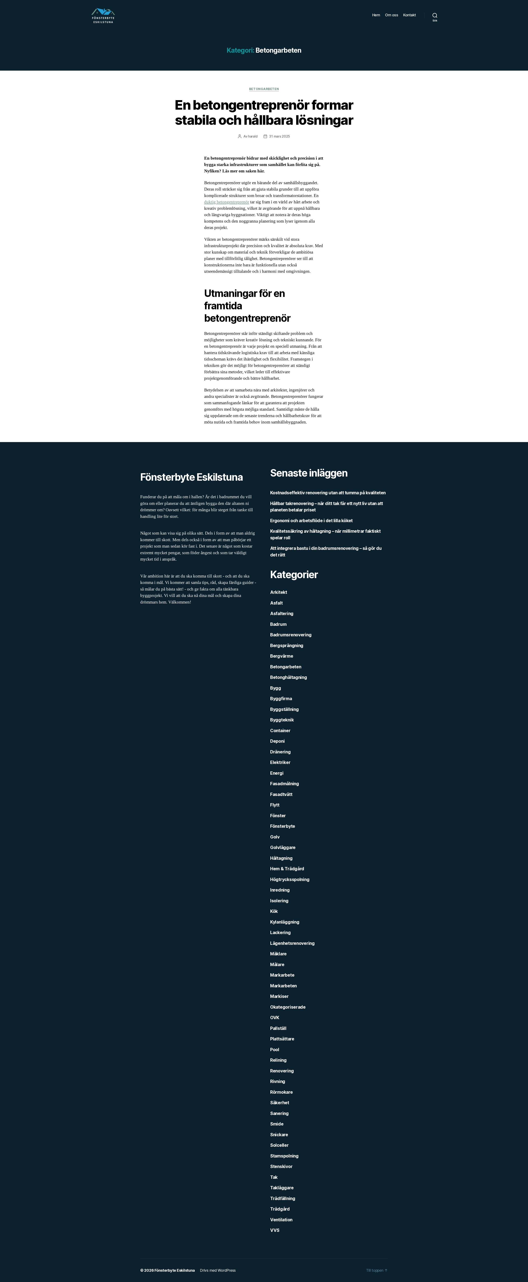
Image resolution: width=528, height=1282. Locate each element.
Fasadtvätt (281, 794)
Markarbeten (283, 985)
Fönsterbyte (282, 826)
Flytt (274, 805)
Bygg (275, 688)
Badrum (278, 624)
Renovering (282, 1070)
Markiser (279, 996)
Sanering (279, 1113)
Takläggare (281, 1187)
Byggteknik (282, 719)
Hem (376, 15)
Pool (274, 1049)
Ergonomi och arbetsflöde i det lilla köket (311, 520)
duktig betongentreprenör (226, 202)
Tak (274, 1177)
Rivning (277, 1081)
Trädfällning (282, 1198)
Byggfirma (281, 698)
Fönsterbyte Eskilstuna (174, 1270)
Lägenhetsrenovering (292, 943)
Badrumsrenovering (290, 634)
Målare (277, 964)
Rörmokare (281, 1092)
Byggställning (284, 709)
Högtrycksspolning (289, 879)
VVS (274, 1230)
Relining (278, 1060)
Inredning (280, 890)
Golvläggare (283, 847)
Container (280, 730)
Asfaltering (281, 613)
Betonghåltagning (288, 677)
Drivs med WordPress (218, 1270)
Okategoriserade (288, 1007)
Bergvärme (281, 656)
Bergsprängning (286, 645)
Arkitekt (278, 592)
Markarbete (282, 975)
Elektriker (280, 762)
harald (252, 136)
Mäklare (278, 953)
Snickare (279, 1134)
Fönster (278, 815)
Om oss (391, 15)
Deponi (277, 741)
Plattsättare (282, 1038)
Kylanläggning (284, 922)
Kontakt (409, 15)
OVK (274, 1017)
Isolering (279, 900)
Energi (276, 773)
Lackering (280, 932)
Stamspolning (284, 1156)
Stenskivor (281, 1166)
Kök (274, 911)
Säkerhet (279, 1102)
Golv (275, 837)
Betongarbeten (264, 89)
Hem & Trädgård (287, 868)
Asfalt (276, 603)
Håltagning (281, 858)
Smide (277, 1124)
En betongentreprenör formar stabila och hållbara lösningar (264, 112)
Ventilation (281, 1219)
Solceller (279, 1145)
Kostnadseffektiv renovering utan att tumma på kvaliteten (328, 492)
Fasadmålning (284, 783)
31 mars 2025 (279, 136)
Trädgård (280, 1209)
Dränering (280, 751)
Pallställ (278, 1028)
